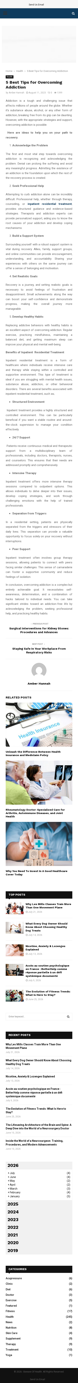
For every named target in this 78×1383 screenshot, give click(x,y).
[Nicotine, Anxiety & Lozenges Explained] (15, 950)
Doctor (10, 1294)
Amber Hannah (16, 92)
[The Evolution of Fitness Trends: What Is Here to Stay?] (15, 996)
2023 (13, 1219)
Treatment (12, 1349)
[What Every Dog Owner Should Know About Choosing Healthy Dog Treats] (15, 928)
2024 (13, 1212)
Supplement (13, 1338)
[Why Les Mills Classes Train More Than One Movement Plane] (15, 908)
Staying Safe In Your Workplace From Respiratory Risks (39, 650)
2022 (13, 1227)
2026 (13, 1165)
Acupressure (14, 1278)
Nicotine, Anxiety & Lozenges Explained (30, 1076)
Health (9, 77)
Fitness (10, 1311)
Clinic (9, 1283)
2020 (13, 1242)
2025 (13, 1204)
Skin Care (11, 1333)
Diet (8, 1289)
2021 (13, 1235)
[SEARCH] (68, 1016)
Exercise (11, 1300)
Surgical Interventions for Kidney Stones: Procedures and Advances (39, 630)
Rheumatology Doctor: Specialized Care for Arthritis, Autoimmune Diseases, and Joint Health (35, 813)
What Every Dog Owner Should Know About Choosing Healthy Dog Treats (46, 927)
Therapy (11, 1344)
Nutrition (11, 1327)
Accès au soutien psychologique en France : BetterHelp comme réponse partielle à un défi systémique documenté (34, 1092)
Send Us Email (36, 4)
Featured (11, 1305)
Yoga (9, 1355)
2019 (13, 1250)
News (9, 1322)
